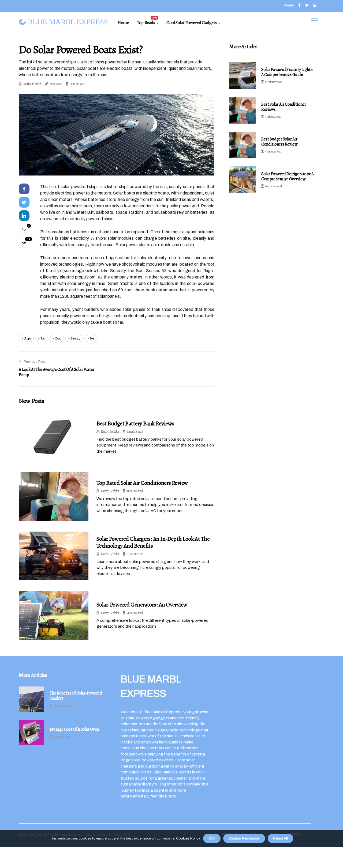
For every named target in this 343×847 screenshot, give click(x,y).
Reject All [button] (280, 838)
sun (42, 338)
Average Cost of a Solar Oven (74, 729)
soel (92, 338)
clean (58, 338)
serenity (75, 338)
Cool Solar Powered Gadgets (191, 23)
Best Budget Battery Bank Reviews (135, 423)
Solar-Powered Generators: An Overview (142, 605)
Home (123, 23)
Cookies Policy (187, 838)
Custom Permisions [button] (244, 838)
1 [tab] (117, 168)
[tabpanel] (116, 134)
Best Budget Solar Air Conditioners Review (279, 141)
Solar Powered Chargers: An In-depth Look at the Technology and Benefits (153, 542)
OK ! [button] (211, 838)
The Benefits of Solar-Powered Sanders (76, 696)
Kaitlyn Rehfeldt (32, 84)
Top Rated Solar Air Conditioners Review (142, 483)
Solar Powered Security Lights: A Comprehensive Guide (287, 72)
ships (27, 338)
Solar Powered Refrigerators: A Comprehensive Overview (287, 176)
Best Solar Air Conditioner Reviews (283, 106)
